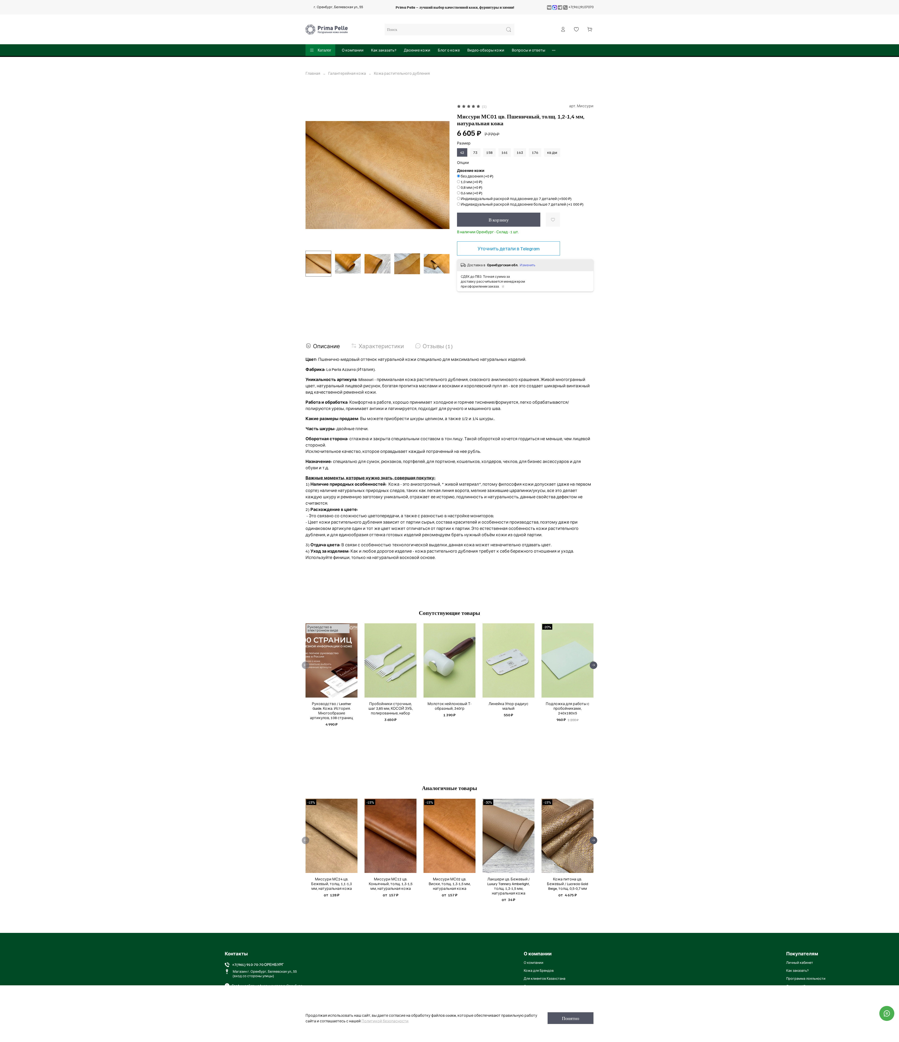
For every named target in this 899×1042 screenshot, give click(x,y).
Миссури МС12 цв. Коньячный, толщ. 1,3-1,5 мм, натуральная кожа (391, 884)
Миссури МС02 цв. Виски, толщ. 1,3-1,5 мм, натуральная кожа (450, 884)
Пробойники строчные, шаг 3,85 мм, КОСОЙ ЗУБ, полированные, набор (390, 709)
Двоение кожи (417, 50)
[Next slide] (442, 175)
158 (489, 152)
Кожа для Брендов (539, 970)
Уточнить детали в (509, 248)
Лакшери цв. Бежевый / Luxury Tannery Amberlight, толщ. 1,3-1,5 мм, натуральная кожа (508, 886)
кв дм (552, 152)
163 (520, 152)
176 (535, 152)
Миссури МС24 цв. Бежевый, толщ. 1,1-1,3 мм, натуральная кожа (331, 884)
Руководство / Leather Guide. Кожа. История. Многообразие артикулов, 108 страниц (331, 711)
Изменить (527, 265)
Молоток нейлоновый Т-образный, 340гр (449, 706)
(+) (477, 176)
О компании (353, 50)
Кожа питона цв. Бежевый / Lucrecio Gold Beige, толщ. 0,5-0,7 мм (567, 884)
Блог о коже (449, 50)
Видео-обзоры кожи (485, 50)
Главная (313, 73)
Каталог (324, 50)
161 (504, 152)
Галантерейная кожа (347, 73)
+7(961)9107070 (580, 7)
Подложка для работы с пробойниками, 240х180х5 (567, 709)
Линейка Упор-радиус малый (508, 706)
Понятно (570, 1018)
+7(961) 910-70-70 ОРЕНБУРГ (258, 964)
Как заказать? (383, 50)
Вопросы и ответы (528, 50)
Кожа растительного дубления (402, 73)
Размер (464, 143)
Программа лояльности (805, 978)
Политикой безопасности (385, 1021)
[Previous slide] (313, 175)
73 (475, 152)
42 (462, 152)
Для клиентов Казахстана (544, 978)
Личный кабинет (799, 962)
